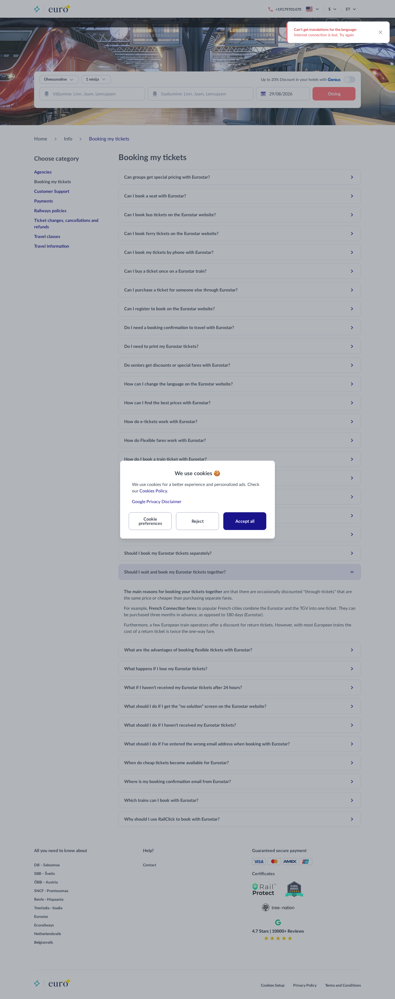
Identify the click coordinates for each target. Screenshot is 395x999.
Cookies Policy (153, 490)
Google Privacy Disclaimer (156, 501)
